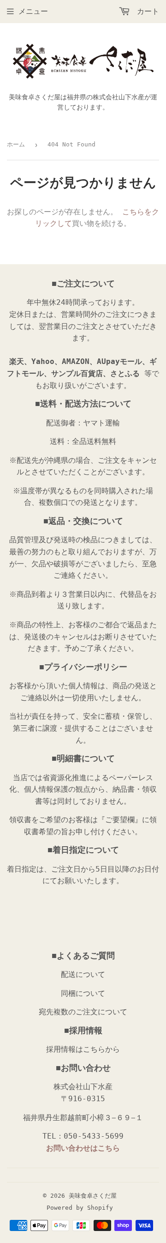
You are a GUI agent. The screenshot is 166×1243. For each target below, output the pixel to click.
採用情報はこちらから (83, 1049)
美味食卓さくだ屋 (93, 1195)
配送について (83, 974)
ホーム (16, 144)
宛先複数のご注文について (83, 1011)
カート (145, 11)
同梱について (83, 993)
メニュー (33, 11)
